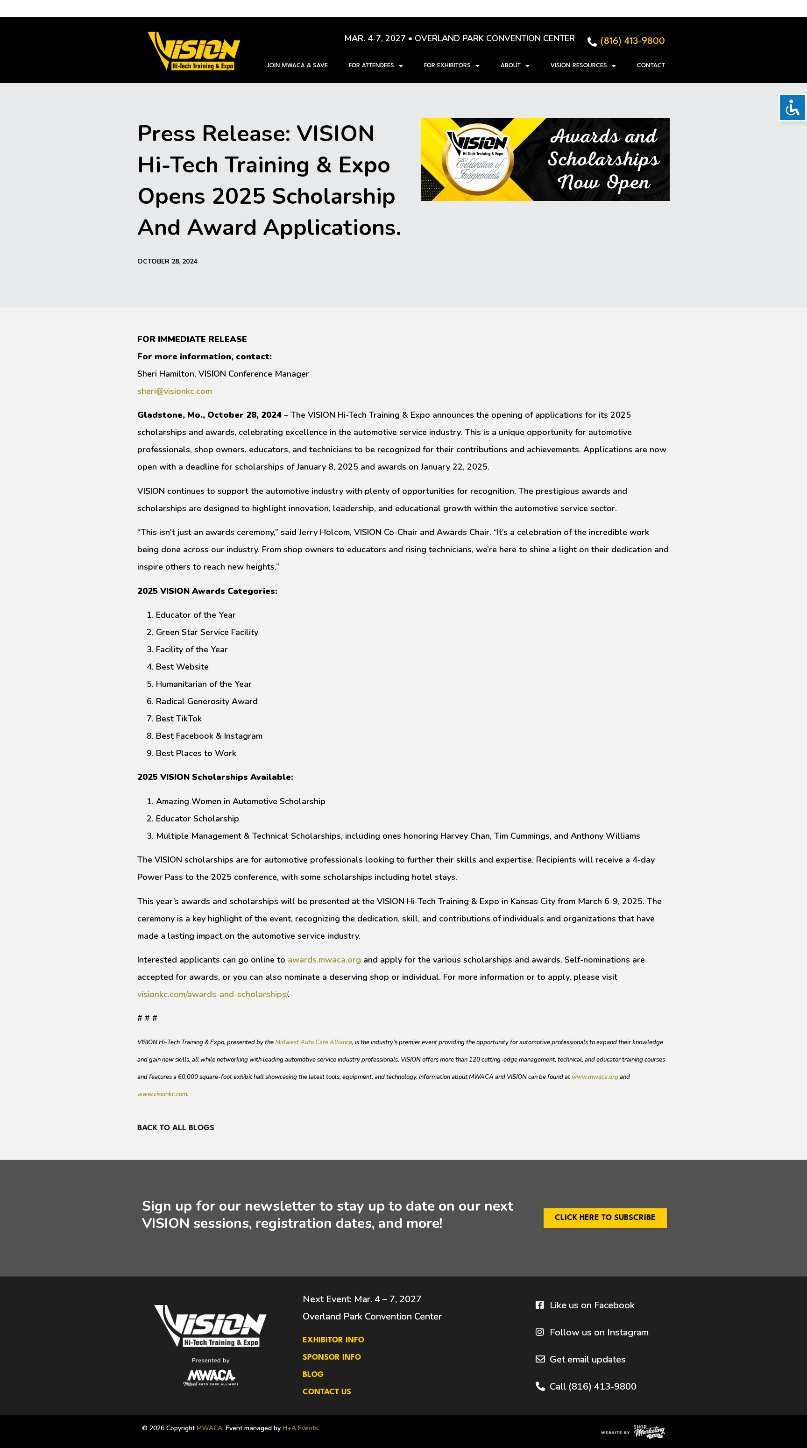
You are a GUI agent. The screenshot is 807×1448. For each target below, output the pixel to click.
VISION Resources (579, 66)
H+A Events (300, 1428)
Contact (651, 66)
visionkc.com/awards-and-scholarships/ (212, 994)
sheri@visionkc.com (174, 391)
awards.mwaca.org (324, 959)
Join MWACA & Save (297, 66)
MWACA (209, 1428)
